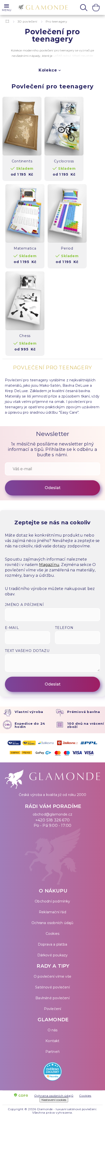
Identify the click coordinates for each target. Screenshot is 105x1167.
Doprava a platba (52, 944)
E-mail (12, 627)
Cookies (52, 933)
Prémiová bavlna (83, 712)
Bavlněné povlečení (52, 998)
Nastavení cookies (54, 1100)
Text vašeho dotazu (27, 650)
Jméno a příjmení (24, 604)
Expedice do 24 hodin (30, 725)
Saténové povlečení (52, 987)
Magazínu (49, 564)
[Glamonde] (41, 8)
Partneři (52, 1051)
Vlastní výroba (29, 712)
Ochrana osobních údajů (52, 923)
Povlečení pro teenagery (52, 86)
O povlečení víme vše (52, 976)
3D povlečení (27, 21)
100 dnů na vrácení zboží (85, 725)
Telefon (64, 627)
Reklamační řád (52, 912)
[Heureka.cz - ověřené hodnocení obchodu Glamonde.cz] (52, 1072)
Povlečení (52, 1009)
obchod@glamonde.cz (53, 814)
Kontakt (52, 1041)
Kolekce (48, 70)
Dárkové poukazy (52, 955)
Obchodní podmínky (52, 901)
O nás (53, 1030)
